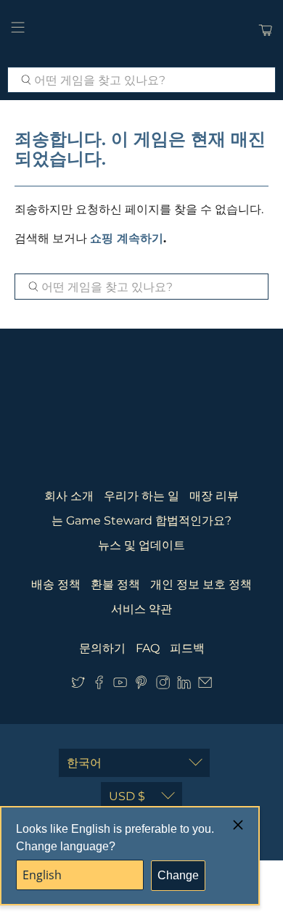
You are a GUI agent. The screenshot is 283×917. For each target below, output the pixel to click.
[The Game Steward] (142, 30)
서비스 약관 (141, 609)
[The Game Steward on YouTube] (120, 686)
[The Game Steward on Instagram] (163, 686)
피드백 (187, 648)
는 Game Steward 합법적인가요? (141, 520)
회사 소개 (69, 496)
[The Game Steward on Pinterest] (141, 686)
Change (178, 875)
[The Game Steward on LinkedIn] (184, 686)
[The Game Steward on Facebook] (99, 686)
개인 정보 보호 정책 (201, 584)
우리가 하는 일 (141, 496)
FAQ (148, 648)
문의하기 (102, 648)
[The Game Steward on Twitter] (78, 686)
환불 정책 (115, 584)
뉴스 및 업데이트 (141, 545)
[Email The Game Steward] (205, 686)
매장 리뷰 (214, 496)
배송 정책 (56, 584)
